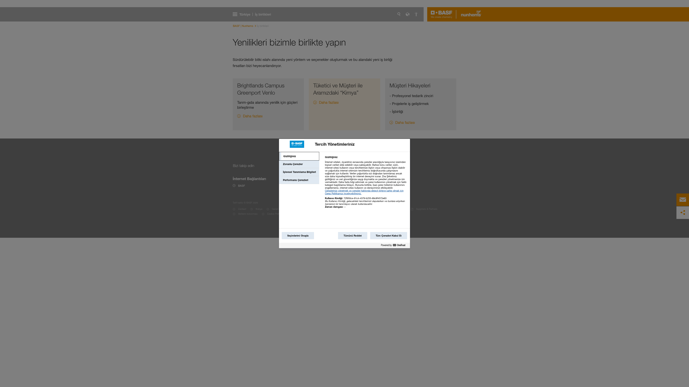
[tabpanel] (366, 184)
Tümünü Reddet (353, 235)
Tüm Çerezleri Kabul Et (389, 235)
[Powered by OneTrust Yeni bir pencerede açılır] (394, 246)
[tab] (299, 156)
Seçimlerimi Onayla (297, 235)
